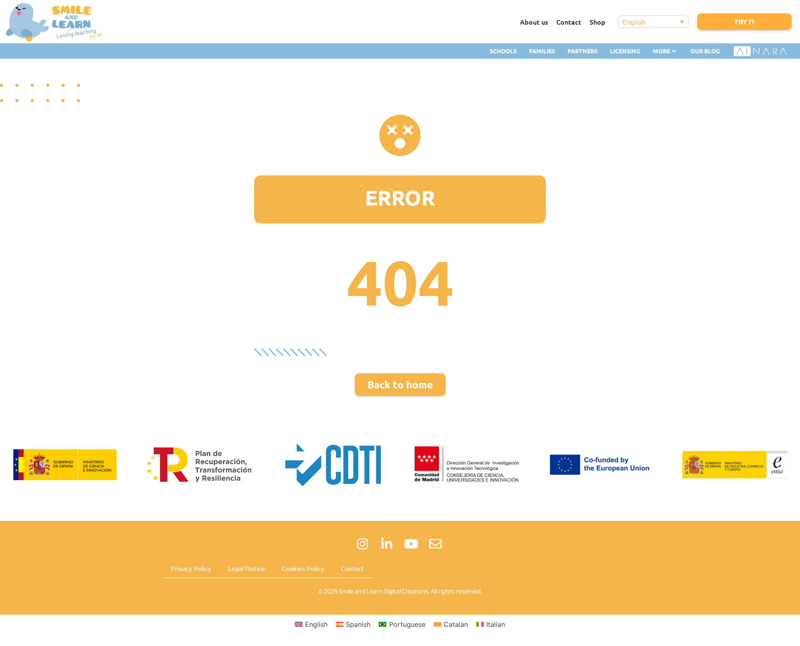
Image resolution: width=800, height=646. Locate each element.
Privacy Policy (191, 568)
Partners (583, 51)
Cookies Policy (303, 568)
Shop (597, 21)
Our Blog (705, 51)
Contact (568, 21)
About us (534, 21)
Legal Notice (246, 568)
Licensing (625, 51)
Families (542, 51)
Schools (503, 51)
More (661, 51)
